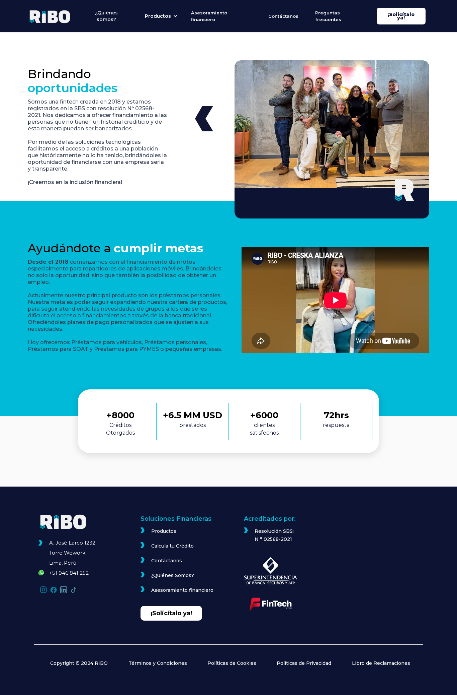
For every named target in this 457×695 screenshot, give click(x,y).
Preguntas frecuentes (328, 16)
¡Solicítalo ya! (401, 16)
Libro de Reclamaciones (381, 663)
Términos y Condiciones (157, 663)
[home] (53, 16)
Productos (163, 531)
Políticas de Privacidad (304, 663)
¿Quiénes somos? (106, 16)
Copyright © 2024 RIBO (79, 663)
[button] (161, 16)
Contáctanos (283, 16)
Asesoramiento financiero (209, 16)
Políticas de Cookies (231, 663)
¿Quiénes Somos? (172, 575)
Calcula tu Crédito (172, 546)
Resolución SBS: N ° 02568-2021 (274, 535)
